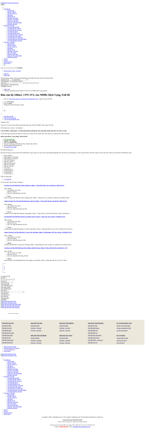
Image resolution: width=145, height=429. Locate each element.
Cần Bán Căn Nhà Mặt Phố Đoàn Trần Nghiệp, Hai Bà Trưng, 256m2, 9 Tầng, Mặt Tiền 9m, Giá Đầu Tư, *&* (36, 248)
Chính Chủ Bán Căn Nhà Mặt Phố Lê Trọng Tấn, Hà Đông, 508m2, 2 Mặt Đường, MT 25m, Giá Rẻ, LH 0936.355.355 (38, 232)
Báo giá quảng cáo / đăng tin (11, 348)
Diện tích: (6, 103)
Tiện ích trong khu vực (10, 118)
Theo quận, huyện (5, 287)
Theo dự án (4, 290)
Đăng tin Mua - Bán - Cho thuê (12, 71)
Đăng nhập (7, 75)
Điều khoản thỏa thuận (10, 346)
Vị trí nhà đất (7, 179)
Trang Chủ (7, 89)
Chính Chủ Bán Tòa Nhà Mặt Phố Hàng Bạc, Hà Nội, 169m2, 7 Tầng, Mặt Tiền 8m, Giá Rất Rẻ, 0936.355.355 (35, 201)
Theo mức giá (4, 296)
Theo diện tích (4, 293)
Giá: (5, 102)
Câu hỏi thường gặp (9, 349)
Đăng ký (6, 73)
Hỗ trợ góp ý (7, 351)
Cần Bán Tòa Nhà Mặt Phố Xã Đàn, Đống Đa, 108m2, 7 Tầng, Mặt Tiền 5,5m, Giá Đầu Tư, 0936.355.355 (34, 185)
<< (5, 263)
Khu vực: (6, 99)
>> (5, 272)
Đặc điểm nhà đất (8, 116)
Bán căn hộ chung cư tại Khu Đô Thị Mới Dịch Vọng (23, 99)
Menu (2, 4)
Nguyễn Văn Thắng (10, 147)
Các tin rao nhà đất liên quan (11, 119)
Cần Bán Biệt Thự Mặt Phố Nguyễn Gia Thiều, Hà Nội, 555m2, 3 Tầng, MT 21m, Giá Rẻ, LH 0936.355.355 (34, 216)
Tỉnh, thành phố (5, 284)
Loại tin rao (4, 281)
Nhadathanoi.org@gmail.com (81, 426)
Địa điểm (3, 277)
